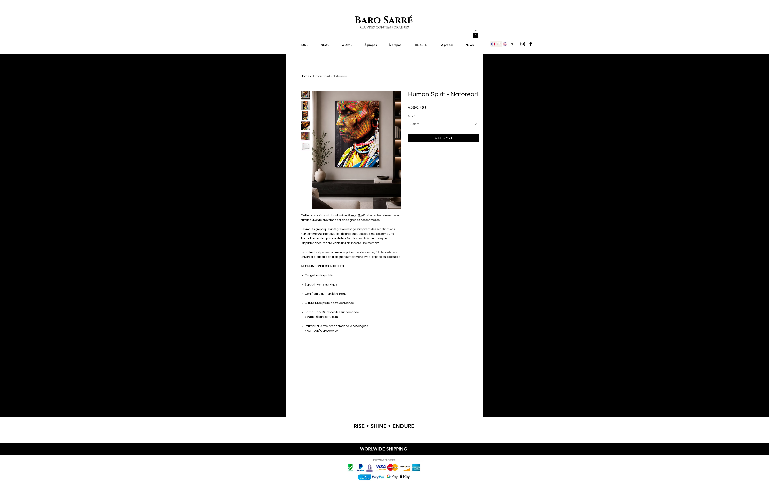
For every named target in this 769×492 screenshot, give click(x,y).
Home (305, 76)
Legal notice (407, 484)
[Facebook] (531, 44)
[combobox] (443, 124)
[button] (475, 34)
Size (411, 116)
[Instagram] (523, 44)
